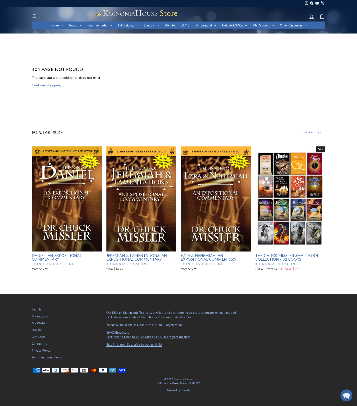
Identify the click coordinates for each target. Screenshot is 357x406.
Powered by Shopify (178, 390)
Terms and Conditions (46, 357)
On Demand (204, 25)
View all (313, 132)
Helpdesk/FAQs (233, 25)
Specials (150, 25)
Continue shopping (46, 85)
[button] (346, 395)
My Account (262, 25)
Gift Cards (38, 337)
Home (55, 25)
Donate (170, 25)
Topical (74, 25)
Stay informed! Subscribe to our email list (134, 344)
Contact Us (39, 343)
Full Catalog (126, 25)
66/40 (185, 25)
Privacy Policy (41, 350)
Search (36, 309)
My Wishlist (40, 323)
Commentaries (98, 25)
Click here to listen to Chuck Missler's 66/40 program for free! (148, 337)
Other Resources (291, 25)
